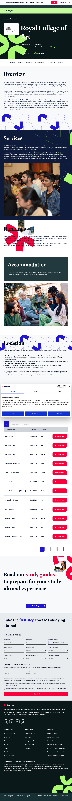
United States (9, 756)
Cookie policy (64, 796)
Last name (30, 639)
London (26, 53)
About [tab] (59, 391)
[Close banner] (69, 386)
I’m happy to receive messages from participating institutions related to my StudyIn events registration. (36, 688)
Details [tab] (36, 391)
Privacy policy (53, 796)
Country (7, 671)
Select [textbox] (28, 650)
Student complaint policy (56, 752)
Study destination (54, 655)
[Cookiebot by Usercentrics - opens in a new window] (58, 386)
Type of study (53, 647)
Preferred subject (32, 655)
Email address (8, 647)
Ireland (6, 748)
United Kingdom (9, 733)
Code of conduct (53, 741)
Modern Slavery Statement (57, 748)
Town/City (30, 671)
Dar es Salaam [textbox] (31, 674)
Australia (7, 737)
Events (27, 748)
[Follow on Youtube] (17, 721)
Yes (54, 2)
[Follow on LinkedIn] (6, 721)
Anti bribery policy (53, 737)
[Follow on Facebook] (11, 721)
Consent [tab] (12, 391)
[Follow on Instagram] (23, 721)
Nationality (30, 647)
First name (8, 639)
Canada (6, 741)
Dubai (6, 744)
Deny (13, 413)
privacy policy (31, 680)
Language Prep (30, 741)
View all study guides (35, 606)
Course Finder (30, 733)
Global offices (52, 733)
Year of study (8, 655)
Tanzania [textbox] (7, 674)
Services (28, 737)
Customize (35, 413)
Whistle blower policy (55, 744)
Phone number (53, 639)
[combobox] (51, 642)
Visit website (41, 53)
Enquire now (59, 436)
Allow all (59, 413)
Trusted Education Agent (56, 756)
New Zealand (8, 752)
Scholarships (30, 744)
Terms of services (42, 796)
